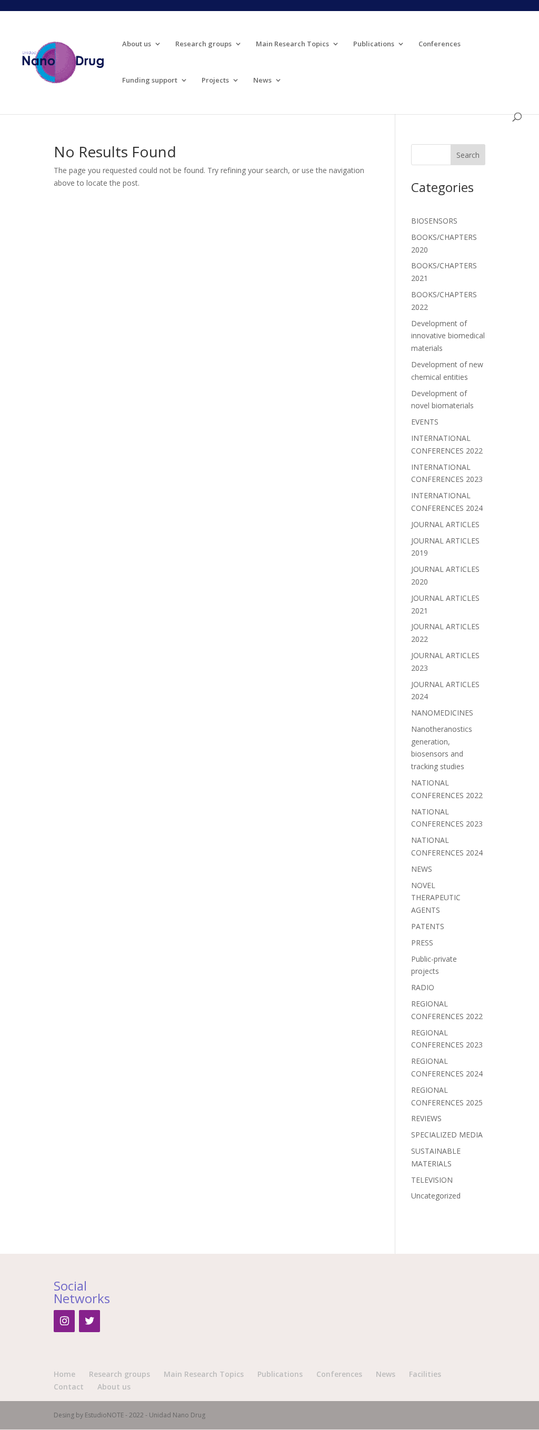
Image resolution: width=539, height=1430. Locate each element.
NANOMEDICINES (442, 713)
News (262, 80)
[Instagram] (64, 1321)
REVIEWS (426, 1118)
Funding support (149, 80)
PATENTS (427, 926)
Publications (373, 44)
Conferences (439, 44)
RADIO (422, 987)
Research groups (203, 44)
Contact (69, 1387)
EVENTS (424, 422)
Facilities (425, 1374)
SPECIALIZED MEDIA (447, 1135)
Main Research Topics (292, 44)
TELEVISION (432, 1180)
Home (64, 1374)
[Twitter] (89, 1321)
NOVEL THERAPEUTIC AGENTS (436, 897)
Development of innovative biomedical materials (448, 336)
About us (136, 44)
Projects (215, 80)
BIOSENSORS (434, 221)
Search (468, 155)
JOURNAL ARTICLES (445, 524)
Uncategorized (436, 1196)
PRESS (422, 943)
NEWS (421, 869)
